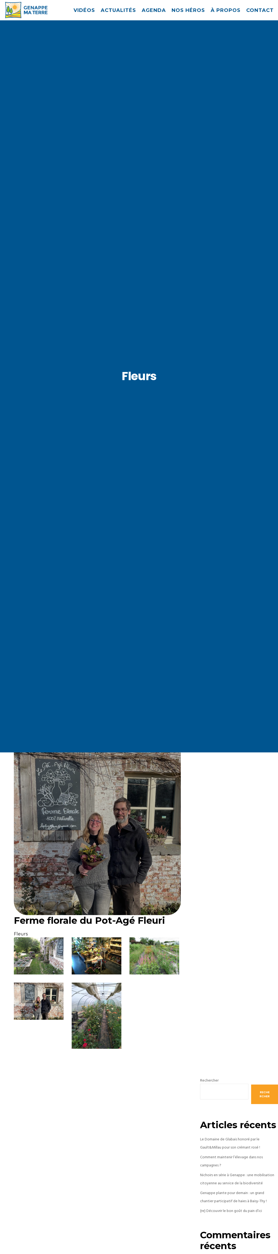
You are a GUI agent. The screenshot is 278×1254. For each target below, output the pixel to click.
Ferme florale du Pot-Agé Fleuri (89, 920)
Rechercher (209, 1080)
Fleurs (21, 934)
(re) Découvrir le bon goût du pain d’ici (231, 1211)
